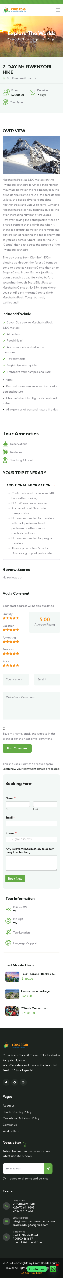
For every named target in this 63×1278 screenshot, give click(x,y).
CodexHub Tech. (32, 1273)
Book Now (15, 878)
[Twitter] (6, 1082)
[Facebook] (14, 1082)
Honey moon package (35, 991)
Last (35, 809)
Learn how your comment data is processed (31, 768)
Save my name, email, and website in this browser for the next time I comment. (29, 736)
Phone (11, 833)
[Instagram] (23, 1082)
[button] (55, 123)
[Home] (14, 10)
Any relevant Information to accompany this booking (31, 850)
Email (10, 817)
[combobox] (10, 839)
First (8, 809)
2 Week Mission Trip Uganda (34, 1008)
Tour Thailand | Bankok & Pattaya (37, 974)
